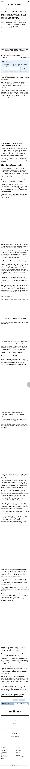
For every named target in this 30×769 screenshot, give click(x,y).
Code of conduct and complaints (7, 753)
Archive (17, 746)
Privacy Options (4, 752)
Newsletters (3, 749)
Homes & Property (15, 736)
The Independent (4, 756)
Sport (15, 720)
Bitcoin (16, 700)
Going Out (15, 733)
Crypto (9, 8)
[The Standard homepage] (15, 4)
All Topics (3, 747)
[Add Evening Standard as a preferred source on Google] (16, 27)
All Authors (18, 747)
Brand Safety (18, 755)
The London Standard (5, 746)
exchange (22, 700)
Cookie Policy (18, 752)
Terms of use (18, 749)
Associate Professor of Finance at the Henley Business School (13, 695)
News (15, 717)
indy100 (2, 758)
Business (3, 8)
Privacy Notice (18, 750)
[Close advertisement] (29, 764)
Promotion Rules (19, 753)
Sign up (25, 68)
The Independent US (20, 756)
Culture (15, 730)
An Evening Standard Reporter (10, 55)
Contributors (3, 755)
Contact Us (3, 750)
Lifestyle (15, 726)
